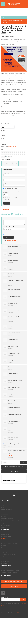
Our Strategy (6, 565)
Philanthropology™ (6, 525)
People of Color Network (7, 523)
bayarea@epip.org (12, 146)
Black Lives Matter (5, 559)
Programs (4, 514)
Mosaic (6, 612)
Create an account (11, 240)
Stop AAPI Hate (5, 561)
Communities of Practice (7, 518)
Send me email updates (11, 188)
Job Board (7, 575)
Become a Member (6, 536)
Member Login (5, 534)
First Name (6, 173)
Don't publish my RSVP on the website (13, 198)
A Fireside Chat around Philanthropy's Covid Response (12, 21)
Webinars (3, 527)
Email (4, 183)
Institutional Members (6, 509)
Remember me (9, 234)
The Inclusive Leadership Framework (10, 520)
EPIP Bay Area (6, 209)
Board (2, 507)
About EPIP (5, 500)
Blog (3, 550)
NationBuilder (17, 612)
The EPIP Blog (4, 552)
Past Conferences (5, 547)
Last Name (6, 178)
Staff (2, 505)
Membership (5, 529)
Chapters (3, 511)
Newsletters (4, 563)
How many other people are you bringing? (11, 191)
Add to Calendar (9, 127)
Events (4, 17)
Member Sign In (14, 471)
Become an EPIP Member (14, 467)
